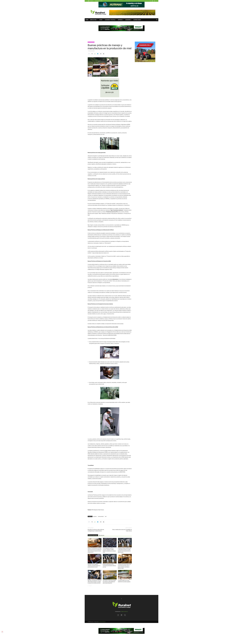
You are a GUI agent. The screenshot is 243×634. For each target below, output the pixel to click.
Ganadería (128, 19)
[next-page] (90, 585)
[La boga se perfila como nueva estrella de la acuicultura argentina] (125, 574)
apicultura (95, 516)
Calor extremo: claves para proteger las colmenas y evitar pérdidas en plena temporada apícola (109, 581)
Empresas (120, 19)
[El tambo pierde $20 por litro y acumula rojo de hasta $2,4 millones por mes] (110, 558)
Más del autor (101, 535)
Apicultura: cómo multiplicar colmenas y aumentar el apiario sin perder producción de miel (94, 565)
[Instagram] (152, 1)
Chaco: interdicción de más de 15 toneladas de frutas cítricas (122, 530)
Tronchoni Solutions (102, 621)
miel (105, 516)
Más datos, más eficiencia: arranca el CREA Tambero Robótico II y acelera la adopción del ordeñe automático (94, 581)
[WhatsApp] (95, 53)
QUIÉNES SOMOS (137, 19)
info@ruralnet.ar (124, 611)
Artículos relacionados (92, 535)
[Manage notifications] (2, 632)
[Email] (100, 53)
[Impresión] (103, 53)
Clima (100, 19)
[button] (156, 19)
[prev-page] (88, 585)
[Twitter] (154, 1)
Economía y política (110, 19)
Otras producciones (91, 42)
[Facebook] (150, 1)
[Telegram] (97, 53)
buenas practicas (101, 516)
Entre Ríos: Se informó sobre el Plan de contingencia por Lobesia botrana (96, 530)
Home (87, 19)
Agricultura (93, 19)
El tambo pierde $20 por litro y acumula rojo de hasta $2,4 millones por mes (109, 565)
